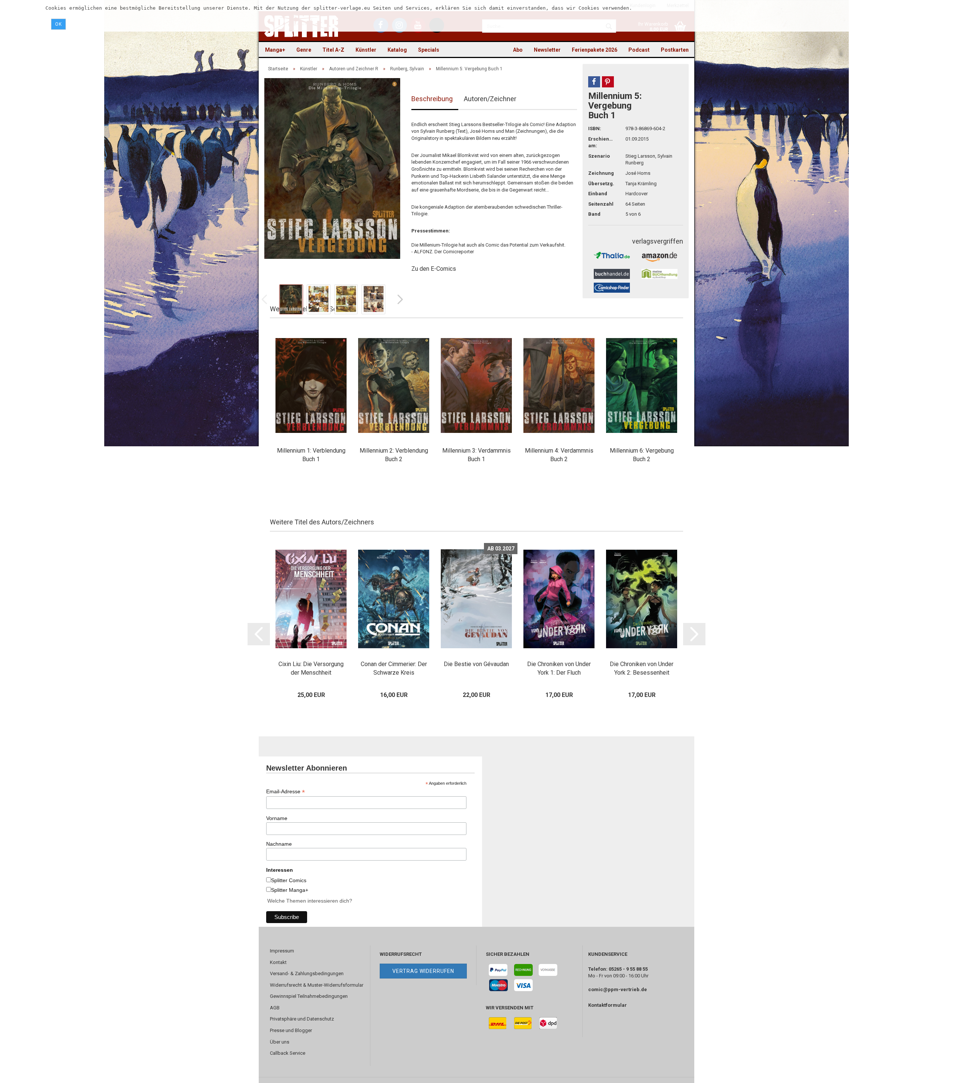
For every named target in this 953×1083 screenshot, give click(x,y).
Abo (518, 50)
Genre (303, 50)
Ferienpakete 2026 (594, 50)
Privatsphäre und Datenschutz (302, 1019)
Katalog (397, 50)
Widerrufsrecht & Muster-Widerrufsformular (316, 985)
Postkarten (675, 50)
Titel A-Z (333, 50)
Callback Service (287, 1053)
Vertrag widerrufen (423, 971)
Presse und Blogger (291, 1030)
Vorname (276, 818)
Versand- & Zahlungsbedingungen (307, 973)
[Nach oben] (932, 1072)
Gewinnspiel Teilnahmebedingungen (309, 996)
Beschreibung (432, 99)
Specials (428, 50)
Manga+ (275, 50)
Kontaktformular (607, 1005)
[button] (594, 81)
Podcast (639, 50)
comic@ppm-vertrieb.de (617, 989)
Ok (58, 24)
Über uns (279, 1042)
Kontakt (278, 962)
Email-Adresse (285, 791)
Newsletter (547, 50)
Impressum (282, 951)
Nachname (279, 844)
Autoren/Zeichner (490, 99)
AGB (275, 1007)
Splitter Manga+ (289, 890)
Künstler (366, 50)
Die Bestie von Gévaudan (476, 664)
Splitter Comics (288, 880)
